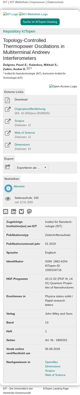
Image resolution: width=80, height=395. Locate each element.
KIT (5, 2)
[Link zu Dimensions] (7, 146)
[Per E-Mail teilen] (6, 211)
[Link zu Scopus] (7, 122)
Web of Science (25, 132)
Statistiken (11, 178)
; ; (34, 71)
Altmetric (19, 186)
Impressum (37, 2)
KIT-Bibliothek (19, 2)
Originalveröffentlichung (30, 108)
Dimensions (22, 144)
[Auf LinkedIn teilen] (14, 211)
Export (9, 158)
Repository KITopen (19, 31)
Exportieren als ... (30, 167)
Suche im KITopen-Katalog (40, 21)
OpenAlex (51, 362)
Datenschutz (55, 2)
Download (21, 99)
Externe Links (14, 91)
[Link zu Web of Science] (7, 134)
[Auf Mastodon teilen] (29, 211)
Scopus (19, 120)
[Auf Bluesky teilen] (22, 211)
